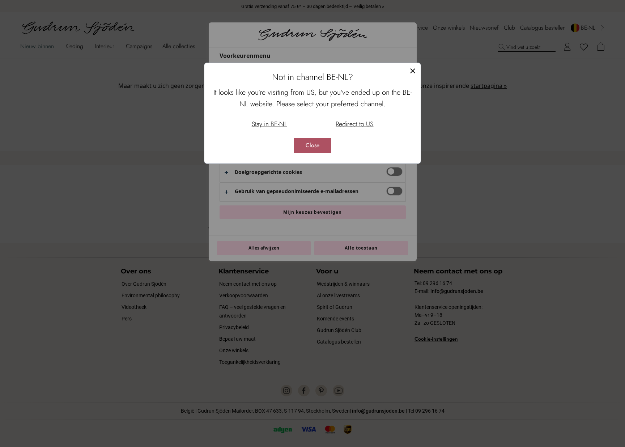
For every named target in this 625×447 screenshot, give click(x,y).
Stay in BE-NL (269, 124)
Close (312, 145)
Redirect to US (354, 124)
